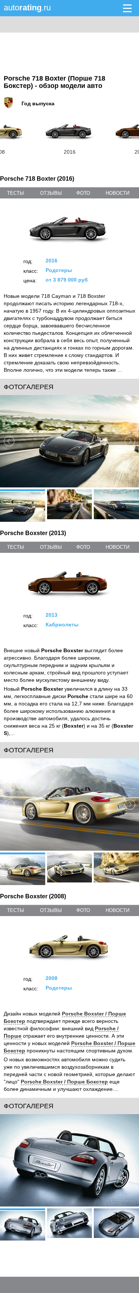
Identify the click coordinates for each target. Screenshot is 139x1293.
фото (83, 193)
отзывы (51, 193)
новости (117, 193)
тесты (15, 193)
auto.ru (27, 7)
